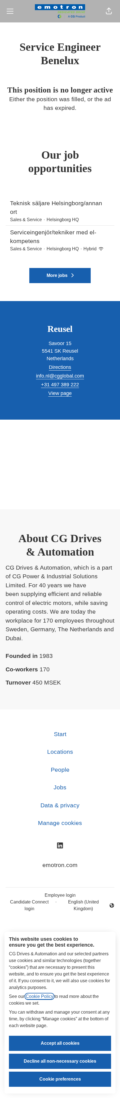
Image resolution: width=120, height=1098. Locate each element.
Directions (60, 367)
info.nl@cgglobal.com (60, 376)
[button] (109, 11)
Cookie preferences (60, 1079)
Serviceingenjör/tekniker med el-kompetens (53, 236)
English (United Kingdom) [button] (79, 905)
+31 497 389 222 (60, 384)
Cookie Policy (39, 996)
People (60, 769)
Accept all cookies (60, 1043)
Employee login (60, 895)
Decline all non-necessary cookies (60, 1061)
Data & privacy (60, 805)
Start (60, 734)
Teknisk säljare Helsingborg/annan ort (56, 207)
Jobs (60, 787)
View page (60, 393)
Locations (60, 751)
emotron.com (60, 865)
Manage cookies (60, 823)
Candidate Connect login (29, 905)
